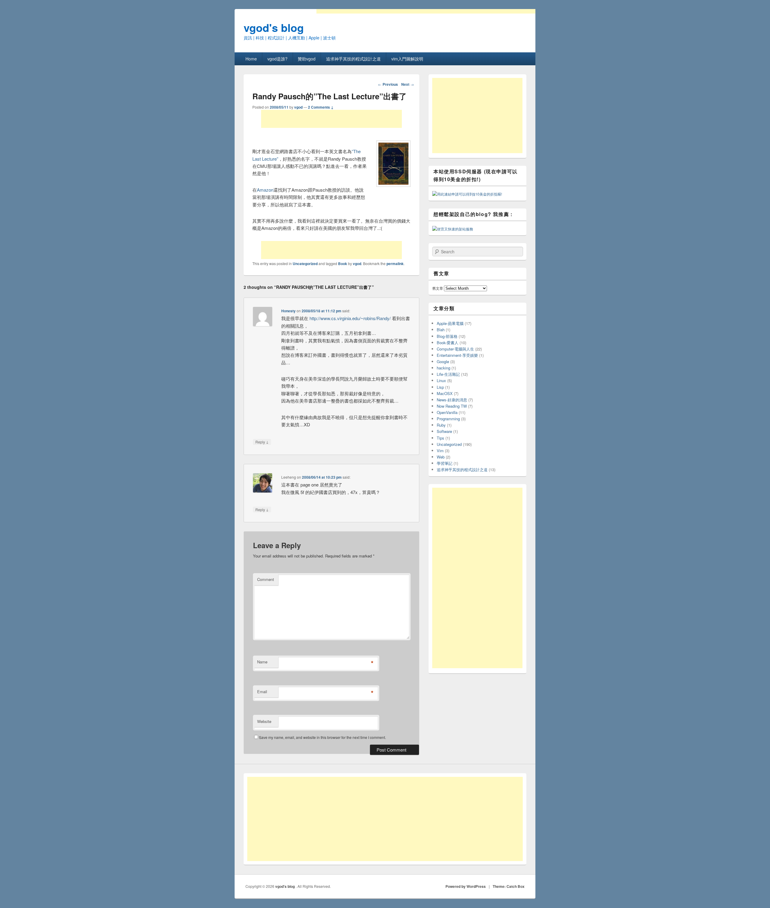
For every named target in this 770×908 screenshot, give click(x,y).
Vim (440, 450)
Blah (441, 329)
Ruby (441, 425)
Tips (440, 438)
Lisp (440, 387)
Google (443, 361)
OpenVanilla (447, 412)
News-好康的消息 (452, 400)
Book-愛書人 (447, 342)
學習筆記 (444, 463)
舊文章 (437, 288)
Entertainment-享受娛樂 (457, 355)
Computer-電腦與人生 (455, 349)
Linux (441, 380)
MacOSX (445, 393)
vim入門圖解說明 (407, 59)
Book (342, 263)
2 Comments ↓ (321, 107)
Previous (388, 84)
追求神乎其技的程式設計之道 (353, 59)
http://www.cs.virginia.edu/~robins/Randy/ (350, 318)
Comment (265, 579)
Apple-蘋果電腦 (450, 323)
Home (251, 59)
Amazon (265, 190)
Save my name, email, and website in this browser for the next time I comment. (322, 737)
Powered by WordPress (465, 886)
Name (262, 662)
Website (264, 721)
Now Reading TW (452, 406)
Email (262, 691)
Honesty (288, 310)
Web (441, 457)
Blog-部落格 (447, 336)
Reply (262, 441)
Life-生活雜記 (448, 374)
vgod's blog (274, 27)
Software (444, 431)
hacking (443, 368)
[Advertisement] (331, 119)
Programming (448, 419)
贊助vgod (307, 59)
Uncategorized (305, 263)
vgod (298, 107)
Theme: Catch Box (509, 886)
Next (407, 84)
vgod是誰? (277, 59)
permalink (395, 263)
